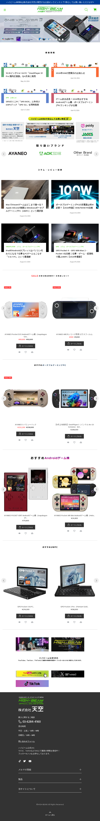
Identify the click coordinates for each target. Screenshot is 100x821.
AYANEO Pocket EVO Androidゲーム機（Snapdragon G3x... (26, 335)
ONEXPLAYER (10, 246)
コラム (19, 246)
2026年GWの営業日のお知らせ (70, 73)
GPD (7, 98)
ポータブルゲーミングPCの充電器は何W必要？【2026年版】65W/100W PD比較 (75, 206)
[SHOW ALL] (50, 53)
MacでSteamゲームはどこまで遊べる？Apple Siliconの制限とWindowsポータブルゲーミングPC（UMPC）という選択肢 (25, 208)
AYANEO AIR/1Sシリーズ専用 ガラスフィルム (74, 334)
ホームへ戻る (50, 815)
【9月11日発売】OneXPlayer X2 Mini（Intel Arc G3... (25, 424)
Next (96, 154)
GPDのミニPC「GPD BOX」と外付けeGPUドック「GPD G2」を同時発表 (23, 103)
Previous (3, 154)
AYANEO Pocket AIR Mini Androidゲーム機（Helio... (69, 515)
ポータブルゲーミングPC (31, 246)
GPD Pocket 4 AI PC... (25, 606)
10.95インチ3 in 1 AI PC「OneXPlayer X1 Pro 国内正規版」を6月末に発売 (24, 75)
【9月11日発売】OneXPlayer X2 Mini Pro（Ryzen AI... (74, 424)
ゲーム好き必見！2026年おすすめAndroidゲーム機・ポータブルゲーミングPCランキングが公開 (74, 102)
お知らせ (13, 98)
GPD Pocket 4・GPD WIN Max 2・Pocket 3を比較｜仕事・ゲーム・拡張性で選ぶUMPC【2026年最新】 (74, 254)
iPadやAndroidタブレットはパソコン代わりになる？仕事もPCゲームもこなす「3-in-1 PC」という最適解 (24, 254)
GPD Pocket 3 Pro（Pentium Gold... (74, 606)
